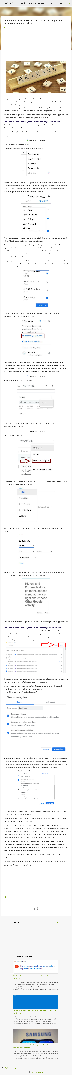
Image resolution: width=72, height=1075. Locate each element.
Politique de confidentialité (13, 1069)
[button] (5, 27)
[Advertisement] (36, 45)
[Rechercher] (69, 3)
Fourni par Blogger (37, 1072)
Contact (6, 1067)
